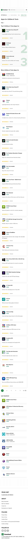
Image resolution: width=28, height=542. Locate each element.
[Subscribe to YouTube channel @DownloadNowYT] (8, 531)
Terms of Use (4, 517)
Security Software (14, 15)
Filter (2, 22)
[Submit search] (9, 10)
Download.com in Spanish (7, 508)
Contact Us (4, 506)
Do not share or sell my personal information (11, 521)
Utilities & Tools (23, 15)
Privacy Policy (4, 514)
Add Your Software (5, 503)
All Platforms (4, 15)
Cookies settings (5, 523)
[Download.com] (4, 10)
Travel (19, 15)
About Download (5, 501)
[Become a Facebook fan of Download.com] (3, 531)
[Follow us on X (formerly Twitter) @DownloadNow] (5, 531)
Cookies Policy (4, 519)
